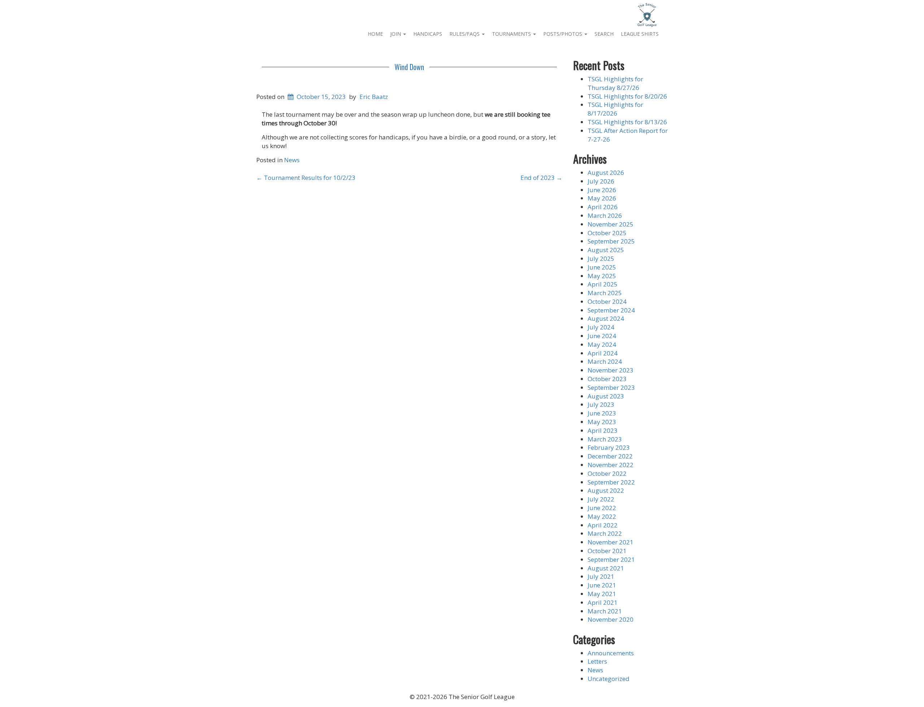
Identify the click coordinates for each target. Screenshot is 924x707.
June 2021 (602, 585)
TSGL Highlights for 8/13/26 (627, 122)
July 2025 (601, 258)
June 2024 (602, 336)
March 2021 (605, 611)
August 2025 (606, 250)
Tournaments (512, 33)
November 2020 (610, 619)
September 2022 (611, 482)
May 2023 (602, 422)
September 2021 (611, 559)
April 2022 (603, 525)
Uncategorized (608, 678)
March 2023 (605, 439)
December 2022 (610, 456)
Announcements (611, 653)
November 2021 (610, 542)
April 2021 (603, 602)
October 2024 (607, 301)
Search (604, 33)
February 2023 (609, 447)
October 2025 (607, 233)
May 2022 (602, 516)
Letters (597, 661)
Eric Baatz (373, 96)
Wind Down (409, 66)
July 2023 (601, 404)
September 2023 (611, 387)
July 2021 (601, 576)
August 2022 (606, 490)
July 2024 (601, 327)
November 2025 (610, 224)
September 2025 (611, 241)
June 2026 (602, 190)
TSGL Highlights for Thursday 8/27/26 (615, 83)
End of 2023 (541, 177)
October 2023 (607, 379)
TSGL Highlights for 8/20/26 (627, 96)
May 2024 (602, 344)
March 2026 (605, 215)
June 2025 (602, 267)
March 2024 (605, 361)
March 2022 (605, 533)
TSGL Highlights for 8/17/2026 (615, 108)
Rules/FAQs (465, 33)
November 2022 (610, 465)
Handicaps (427, 33)
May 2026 (602, 198)
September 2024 (611, 310)
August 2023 (606, 396)
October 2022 (607, 473)
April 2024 (603, 353)
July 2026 (601, 181)
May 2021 (602, 594)
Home (375, 33)
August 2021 (606, 568)
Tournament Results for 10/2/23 (306, 177)
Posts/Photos (563, 33)
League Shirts (640, 33)
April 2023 (603, 430)
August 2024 (606, 318)
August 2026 (606, 172)
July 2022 (601, 499)
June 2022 (602, 508)
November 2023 (610, 370)
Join (396, 33)
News (292, 160)
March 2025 (605, 293)
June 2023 (602, 413)
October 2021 (607, 551)
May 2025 (602, 276)
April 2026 (603, 207)
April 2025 (603, 284)
